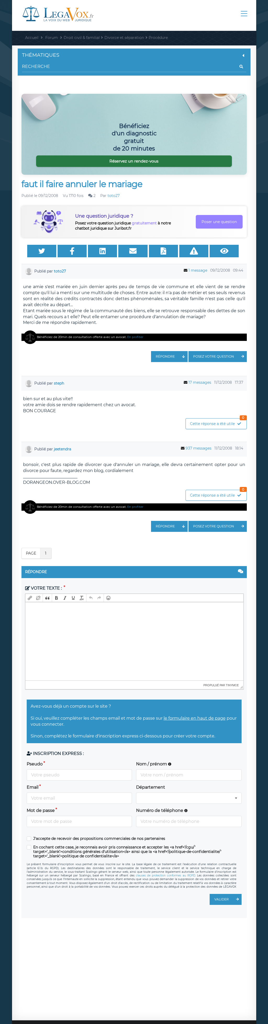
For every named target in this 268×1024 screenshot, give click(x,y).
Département (150, 787)
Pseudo (35, 763)
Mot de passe (41, 810)
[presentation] (30, 598)
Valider (221, 899)
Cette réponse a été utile (217, 422)
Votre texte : (46, 588)
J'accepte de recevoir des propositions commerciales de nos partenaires (99, 838)
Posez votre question (213, 356)
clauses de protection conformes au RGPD (165, 875)
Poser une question (219, 221)
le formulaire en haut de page (195, 718)
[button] (30, 598)
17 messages (199, 382)
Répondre (165, 356)
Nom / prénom (152, 763)
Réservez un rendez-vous (133, 161)
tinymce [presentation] (232, 685)
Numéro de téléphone (160, 810)
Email (32, 787)
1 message (197, 270)
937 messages (198, 448)
